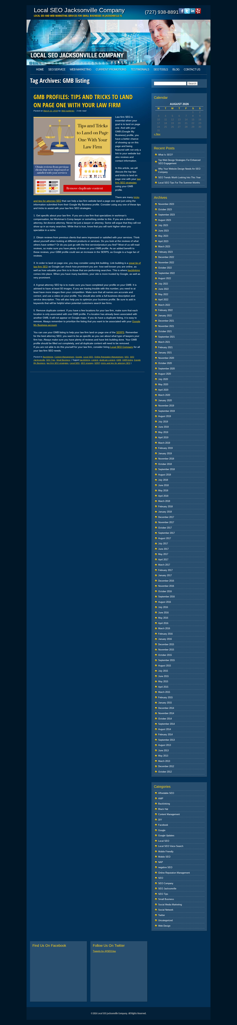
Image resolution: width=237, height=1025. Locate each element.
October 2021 (165, 331)
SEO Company (165, 883)
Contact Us (192, 69)
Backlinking (48, 357)
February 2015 (165, 697)
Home (40, 69)
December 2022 (166, 257)
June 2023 (163, 230)
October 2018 (165, 464)
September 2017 (166, 533)
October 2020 (165, 363)
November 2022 (166, 262)
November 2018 (166, 458)
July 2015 (163, 671)
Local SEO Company (121, 347)
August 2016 (164, 602)
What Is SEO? (165, 154)
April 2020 (163, 390)
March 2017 (164, 564)
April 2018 (163, 496)
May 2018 (163, 490)
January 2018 (165, 511)
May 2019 (163, 432)
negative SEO (165, 867)
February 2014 (165, 734)
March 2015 (164, 692)
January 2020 (165, 400)
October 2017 (165, 527)
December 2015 (166, 644)
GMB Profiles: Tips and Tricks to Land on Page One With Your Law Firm (83, 101)
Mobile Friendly (165, 851)
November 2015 (166, 649)
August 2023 (164, 220)
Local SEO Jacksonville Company (79, 10)
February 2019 (165, 448)
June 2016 (163, 612)
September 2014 (166, 724)
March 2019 (164, 443)
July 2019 (163, 421)
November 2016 (166, 586)
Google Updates (166, 835)
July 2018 (163, 480)
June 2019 (163, 427)
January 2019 (165, 453)
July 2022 (163, 283)
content (94, 360)
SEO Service (56, 69)
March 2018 (164, 501)
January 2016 (165, 639)
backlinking (134, 270)
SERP (97, 363)
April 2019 (163, 437)
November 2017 (166, 522)
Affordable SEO (166, 793)
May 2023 (163, 236)
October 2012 (165, 771)
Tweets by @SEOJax (104, 951)
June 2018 (163, 485)
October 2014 (165, 718)
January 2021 (165, 352)
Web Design (164, 925)
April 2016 (163, 623)
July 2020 (163, 379)
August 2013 (164, 745)
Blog (175, 69)
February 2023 (165, 252)
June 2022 (163, 289)
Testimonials (140, 69)
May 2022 (163, 294)
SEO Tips (50, 360)
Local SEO (88, 357)
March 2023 (164, 246)
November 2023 (166, 204)
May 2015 (163, 681)
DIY (160, 819)
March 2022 (164, 305)
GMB (118, 360)
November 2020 (166, 358)
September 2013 (166, 740)
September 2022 (166, 273)
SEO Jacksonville (167, 888)
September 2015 (166, 660)
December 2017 (166, 517)
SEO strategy (87, 363)
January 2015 (165, 702)
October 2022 (165, 267)
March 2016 (164, 628)
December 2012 (166, 766)
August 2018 (164, 474)
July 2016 (163, 607)
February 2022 (165, 310)
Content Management (64, 357)
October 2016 (165, 591)
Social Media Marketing (170, 904)
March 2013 (164, 761)
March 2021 (164, 342)
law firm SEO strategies (58, 363)
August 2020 (164, 374)
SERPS (120, 332)
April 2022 (163, 299)
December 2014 (166, 708)
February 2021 (165, 347)
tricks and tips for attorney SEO (115, 363)
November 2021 (166, 326)
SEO (126, 357)
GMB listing (127, 360)
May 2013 (163, 755)
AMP (160, 798)
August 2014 (164, 729)
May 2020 (163, 384)
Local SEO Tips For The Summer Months (179, 182)
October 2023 (165, 209)
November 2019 (166, 405)
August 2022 (164, 278)
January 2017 (165, 575)
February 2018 (165, 506)
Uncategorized (165, 920)
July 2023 (163, 225)
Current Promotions (111, 69)
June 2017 (163, 549)
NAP (160, 862)
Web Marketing (80, 69)
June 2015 (163, 676)
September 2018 (166, 469)
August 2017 (164, 538)
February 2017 (165, 570)
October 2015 (165, 655)
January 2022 (165, 315)
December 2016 (166, 580)
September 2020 (166, 368)
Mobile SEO (164, 856)
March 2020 (164, 395)
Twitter (161, 915)
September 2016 (166, 596)
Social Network (165, 909)
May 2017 (163, 554)
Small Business (63, 360)
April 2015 (163, 687)
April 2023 (163, 241)
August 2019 (164, 416)
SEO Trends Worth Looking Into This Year (179, 177)
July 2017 (163, 543)
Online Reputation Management (108, 357)
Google (78, 357)
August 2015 (164, 665)
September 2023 (166, 214)
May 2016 (163, 617)
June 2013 (163, 750)
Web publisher (68, 111)
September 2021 (166, 336)
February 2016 (165, 633)
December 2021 (166, 320)
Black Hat (163, 809)
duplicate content (107, 360)
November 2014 (166, 713)
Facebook (163, 825)
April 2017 (163, 559)
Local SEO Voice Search (170, 846)
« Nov (157, 134)
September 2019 (166, 411)
